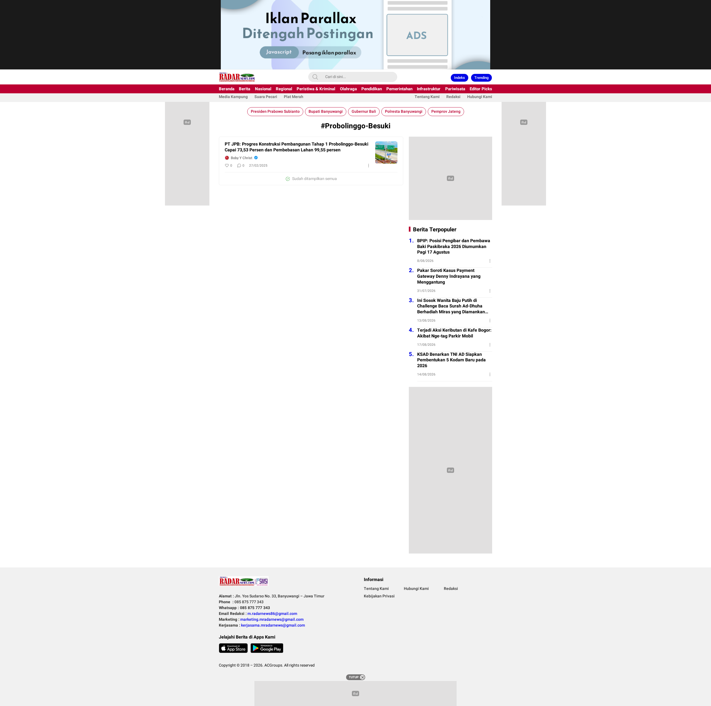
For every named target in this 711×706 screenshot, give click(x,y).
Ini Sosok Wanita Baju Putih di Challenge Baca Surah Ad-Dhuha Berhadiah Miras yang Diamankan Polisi (451, 306)
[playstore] (267, 648)
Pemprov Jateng (445, 111)
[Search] (315, 77)
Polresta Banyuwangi (403, 111)
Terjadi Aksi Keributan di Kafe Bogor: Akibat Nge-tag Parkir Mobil (454, 333)
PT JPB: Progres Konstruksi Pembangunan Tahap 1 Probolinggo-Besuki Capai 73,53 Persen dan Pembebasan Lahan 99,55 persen (296, 147)
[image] (386, 152)
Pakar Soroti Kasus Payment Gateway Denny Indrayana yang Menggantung (448, 276)
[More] (368, 165)
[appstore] (233, 648)
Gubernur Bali (364, 111)
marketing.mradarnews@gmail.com (272, 619)
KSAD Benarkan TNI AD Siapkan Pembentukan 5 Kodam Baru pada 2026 (451, 360)
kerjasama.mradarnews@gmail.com (273, 625)
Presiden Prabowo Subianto (275, 111)
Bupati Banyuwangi (326, 111)
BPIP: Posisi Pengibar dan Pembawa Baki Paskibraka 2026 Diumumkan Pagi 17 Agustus (453, 246)
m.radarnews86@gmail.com (272, 614)
